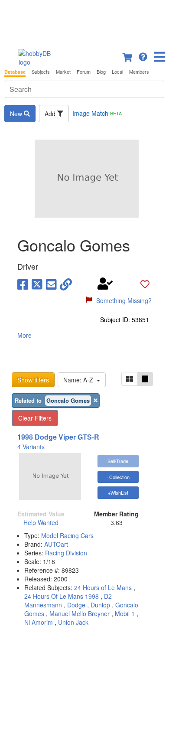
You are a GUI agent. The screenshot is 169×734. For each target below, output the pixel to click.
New (17, 113)
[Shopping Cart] (127, 55)
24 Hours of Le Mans (103, 587)
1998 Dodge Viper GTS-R (58, 437)
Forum (84, 72)
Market (63, 72)
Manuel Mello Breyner (79, 613)
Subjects (41, 72)
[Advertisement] (84, 21)
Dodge (76, 604)
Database (15, 72)
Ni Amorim (38, 622)
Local (117, 72)
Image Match (97, 113)
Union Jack (73, 622)
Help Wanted (40, 522)
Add (51, 113)
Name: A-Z (80, 379)
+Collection (118, 476)
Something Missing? (124, 300)
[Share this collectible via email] (51, 283)
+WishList (118, 492)
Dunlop (100, 604)
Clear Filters (35, 418)
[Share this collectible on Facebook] (22, 283)
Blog (101, 72)
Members (139, 72)
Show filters (33, 379)
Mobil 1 (125, 613)
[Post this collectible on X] (37, 283)
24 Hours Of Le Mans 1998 (61, 596)
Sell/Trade (117, 460)
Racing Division (66, 552)
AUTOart (56, 544)
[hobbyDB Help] (143, 55)
